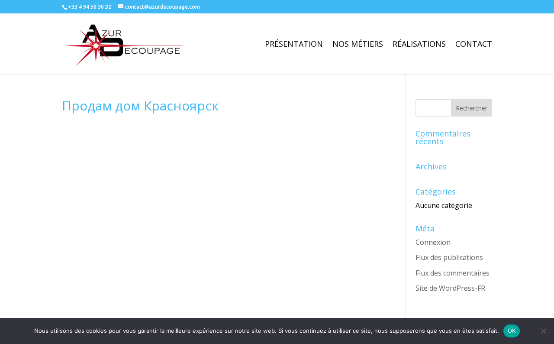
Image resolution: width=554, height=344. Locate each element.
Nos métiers (357, 45)
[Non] (543, 331)
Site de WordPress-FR (450, 288)
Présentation (294, 45)
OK (512, 330)
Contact (473, 45)
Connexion (433, 242)
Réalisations (419, 45)
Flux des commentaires (453, 273)
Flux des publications (449, 257)
